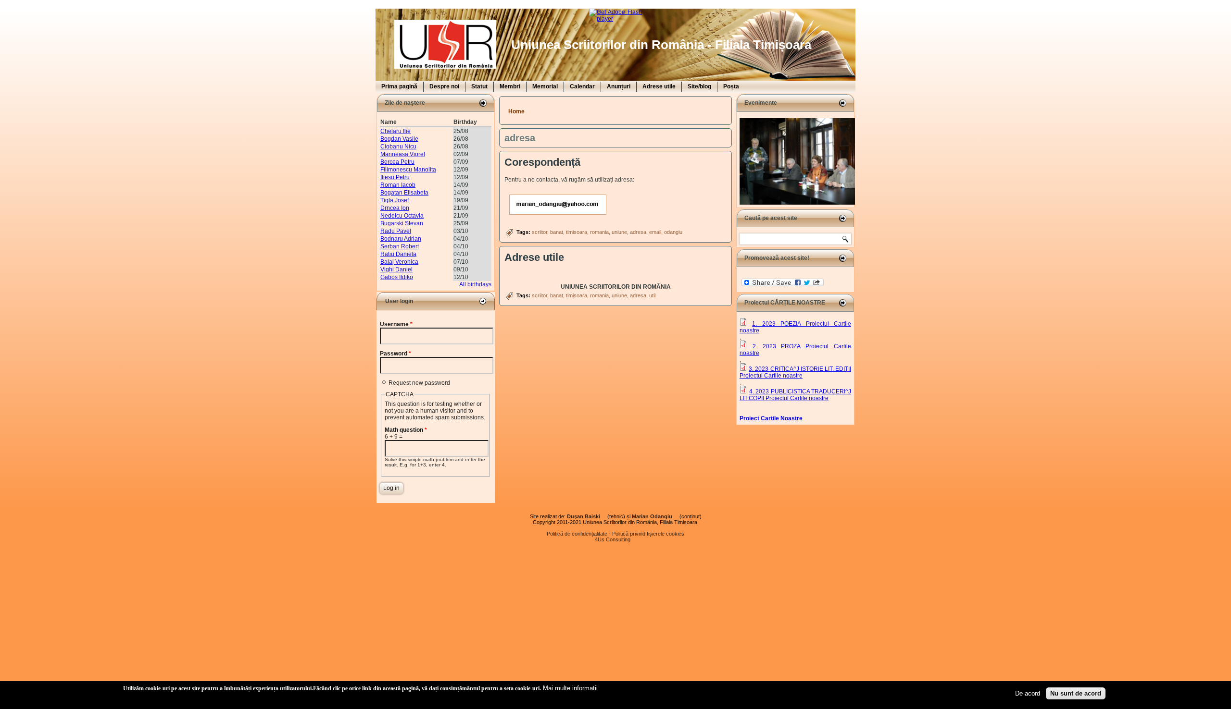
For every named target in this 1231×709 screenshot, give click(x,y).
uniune (619, 232)
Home (516, 111)
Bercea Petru (397, 162)
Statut (479, 86)
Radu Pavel (395, 231)
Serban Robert (399, 246)
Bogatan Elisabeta (404, 192)
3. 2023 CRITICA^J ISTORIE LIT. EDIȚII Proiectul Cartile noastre (795, 372)
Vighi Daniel (396, 269)
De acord (1027, 693)
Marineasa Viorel (402, 154)
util (652, 295)
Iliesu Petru (395, 177)
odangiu (673, 232)
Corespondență (542, 162)
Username (396, 324)
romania (599, 232)
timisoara (576, 232)
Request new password (419, 382)
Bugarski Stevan (401, 223)
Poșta (731, 86)
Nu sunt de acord (1075, 693)
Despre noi (444, 86)
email (655, 232)
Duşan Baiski (586, 516)
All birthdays (475, 284)
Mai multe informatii (570, 688)
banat (556, 232)
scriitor (539, 232)
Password (395, 353)
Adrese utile (659, 86)
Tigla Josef (394, 200)
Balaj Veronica (399, 261)
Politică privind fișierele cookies (648, 534)
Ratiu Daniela (398, 254)
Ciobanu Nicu (398, 146)
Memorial (545, 86)
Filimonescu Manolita (408, 169)
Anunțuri (618, 86)
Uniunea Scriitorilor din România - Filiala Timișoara (661, 44)
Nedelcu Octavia (402, 215)
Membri (510, 86)
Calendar (582, 86)
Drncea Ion (394, 208)
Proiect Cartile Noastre (771, 418)
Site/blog (699, 86)
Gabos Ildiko (396, 277)
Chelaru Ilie (395, 131)
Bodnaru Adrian (400, 238)
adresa (638, 232)
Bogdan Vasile (399, 138)
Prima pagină (399, 86)
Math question (406, 430)
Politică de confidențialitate (577, 534)
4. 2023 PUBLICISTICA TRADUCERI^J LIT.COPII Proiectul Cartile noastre (795, 395)
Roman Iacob (397, 185)
